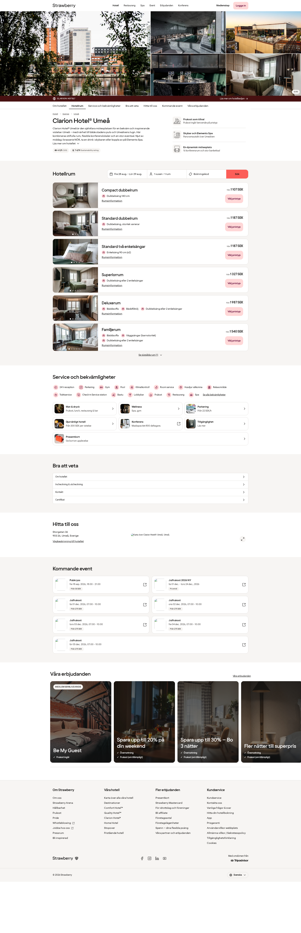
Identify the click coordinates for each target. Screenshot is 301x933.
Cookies (212, 843)
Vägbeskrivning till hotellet (68, 541)
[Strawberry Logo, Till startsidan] (64, 6)
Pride (56, 818)
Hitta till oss (150, 106)
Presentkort (162, 798)
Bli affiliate (161, 813)
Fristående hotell (114, 833)
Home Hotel (111, 823)
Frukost (57, 813)
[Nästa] (93, 195)
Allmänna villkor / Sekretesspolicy (226, 833)
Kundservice (214, 798)
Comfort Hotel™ (113, 808)
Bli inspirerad (60, 838)
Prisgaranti (213, 823)
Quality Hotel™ (112, 813)
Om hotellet (59, 106)
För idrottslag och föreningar (172, 808)
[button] (75, 195)
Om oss (57, 798)
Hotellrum (77, 106)
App (209, 818)
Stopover (109, 828)
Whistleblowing (62, 823)
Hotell (55, 114)
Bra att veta (132, 106)
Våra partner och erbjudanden (173, 833)
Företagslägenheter (167, 823)
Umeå (76, 114)
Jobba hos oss (61, 828)
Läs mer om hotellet (64, 143)
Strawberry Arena (63, 803)
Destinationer (112, 803)
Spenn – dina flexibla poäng (172, 828)
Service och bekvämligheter (104, 106)
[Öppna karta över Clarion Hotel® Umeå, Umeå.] (243, 539)
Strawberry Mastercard (169, 803)
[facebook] (142, 858)
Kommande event (172, 106)
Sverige (66, 114)
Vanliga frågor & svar (219, 808)
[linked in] (157, 858)
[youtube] (164, 858)
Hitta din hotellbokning (220, 813)
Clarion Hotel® (112, 818)
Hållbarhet (59, 808)
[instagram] (149, 858)
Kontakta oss (214, 803)
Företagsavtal (164, 818)
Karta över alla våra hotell (118, 798)
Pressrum (58, 833)
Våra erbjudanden (197, 106)
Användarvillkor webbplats (222, 828)
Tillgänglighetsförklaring (221, 838)
